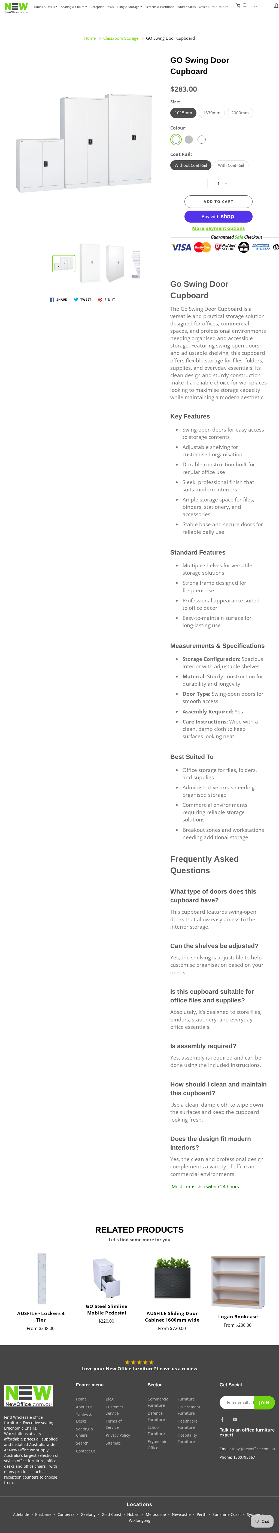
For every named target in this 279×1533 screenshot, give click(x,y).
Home (90, 38)
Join (264, 1402)
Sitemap (113, 1443)
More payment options (218, 228)
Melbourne (156, 1514)
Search (82, 1443)
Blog (110, 1399)
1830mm (211, 112)
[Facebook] (222, 1419)
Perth (202, 1514)
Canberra (66, 1514)
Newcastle (181, 1514)
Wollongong (139, 1520)
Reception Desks (102, 7)
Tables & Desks (45, 7)
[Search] (243, 5)
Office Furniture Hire (213, 7)
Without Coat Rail (191, 165)
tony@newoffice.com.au (253, 1448)
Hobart (133, 1514)
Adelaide (21, 1514)
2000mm (240, 112)
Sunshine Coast (227, 1514)
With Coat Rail (231, 165)
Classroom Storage (120, 38)
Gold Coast (111, 1514)
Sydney (253, 1514)
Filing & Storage (128, 7)
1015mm (183, 112)
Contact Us (86, 1451)
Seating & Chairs (73, 7)
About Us (84, 1406)
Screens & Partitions (159, 7)
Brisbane (43, 1514)
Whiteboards (186, 7)
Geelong (88, 1514)
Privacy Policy (118, 1435)
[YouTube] (235, 1419)
